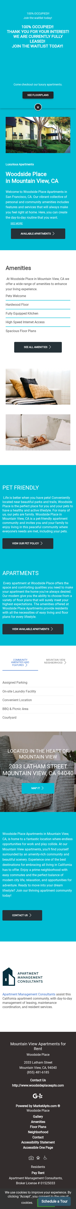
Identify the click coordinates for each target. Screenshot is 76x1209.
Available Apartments (36, 233)
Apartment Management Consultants (28, 994)
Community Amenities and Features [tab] (20, 663)
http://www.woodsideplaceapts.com (38, 1085)
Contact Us (20, 915)
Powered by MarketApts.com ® (38, 1106)
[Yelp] (41, 1096)
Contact (38, 1137)
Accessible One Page (38, 1147)
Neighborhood (38, 1132)
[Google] (36, 1096)
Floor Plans (38, 1127)
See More (17, 223)
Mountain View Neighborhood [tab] (54, 661)
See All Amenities (36, 347)
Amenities (38, 1122)
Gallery (38, 1116)
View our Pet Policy (26, 543)
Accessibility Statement (38, 1142)
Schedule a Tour (54, 1201)
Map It (36, 788)
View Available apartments (31, 629)
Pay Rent (38, 1173)
